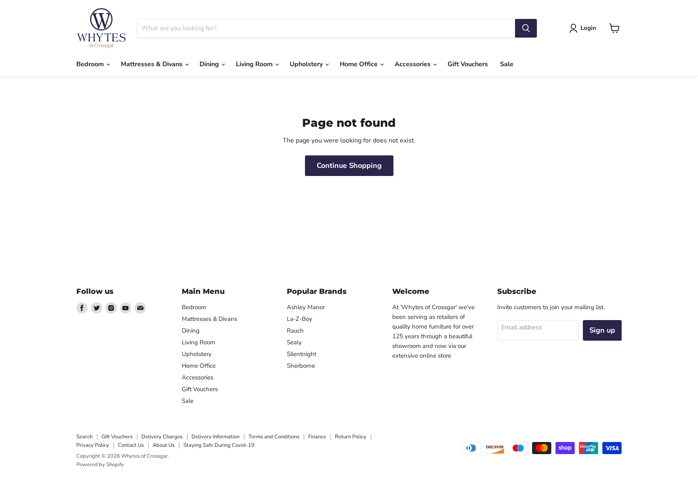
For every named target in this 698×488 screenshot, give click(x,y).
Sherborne (301, 366)
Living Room (255, 64)
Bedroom (90, 64)
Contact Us (131, 445)
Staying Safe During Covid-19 (218, 445)
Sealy (294, 342)
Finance (317, 436)
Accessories (413, 64)
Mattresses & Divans (152, 64)
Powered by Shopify (100, 464)
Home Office (359, 64)
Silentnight (301, 354)
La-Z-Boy (299, 319)
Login (588, 28)
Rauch (295, 331)
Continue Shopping (349, 165)
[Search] (526, 28)
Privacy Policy (92, 445)
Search (84, 436)
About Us (163, 445)
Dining (210, 64)
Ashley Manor (306, 307)
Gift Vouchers (468, 64)
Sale (506, 64)
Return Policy (350, 436)
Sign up (602, 330)
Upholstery (307, 64)
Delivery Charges (162, 436)
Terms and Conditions (273, 436)
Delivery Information (215, 436)
